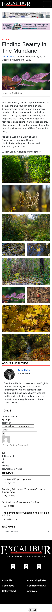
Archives (32, 591)
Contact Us (8, 585)
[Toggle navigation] (47, 4)
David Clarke (8, 56)
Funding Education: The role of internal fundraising (24, 490)
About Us (7, 580)
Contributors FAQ (36, 585)
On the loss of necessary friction (20, 502)
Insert (33, 610)
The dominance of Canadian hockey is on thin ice (25, 514)
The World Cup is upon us (16, 479)
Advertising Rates (36, 580)
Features (6, 39)
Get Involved (9, 591)
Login (7, 419)
